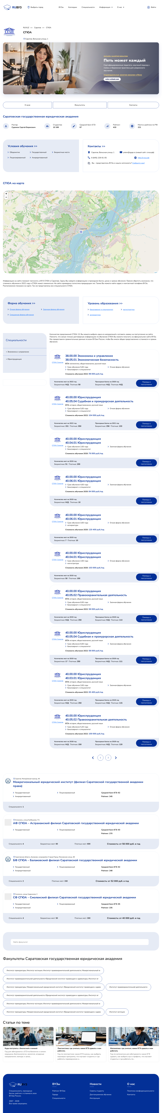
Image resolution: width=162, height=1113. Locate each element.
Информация (104, 7)
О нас (119, 7)
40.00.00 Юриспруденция (83, 397)
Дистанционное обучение (100, 1094)
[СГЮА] (81, 231)
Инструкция (95, 1098)
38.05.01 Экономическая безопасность (92, 360)
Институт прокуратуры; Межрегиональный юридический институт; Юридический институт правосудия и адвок (54, 987)
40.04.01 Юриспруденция (83, 443)
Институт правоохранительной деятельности (128, 987)
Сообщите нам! (138, 163)
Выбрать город (37, 7)
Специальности (88, 7)
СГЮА (48, 27)
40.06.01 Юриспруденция (83, 481)
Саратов (37, 27)
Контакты (131, 1094)
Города (55, 1094)
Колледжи (72, 7)
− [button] (6, 197)
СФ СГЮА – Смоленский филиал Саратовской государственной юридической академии (74, 897)
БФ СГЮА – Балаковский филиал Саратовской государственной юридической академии (75, 860)
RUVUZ (26, 27)
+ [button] (6, 193)
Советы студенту (97, 1091)
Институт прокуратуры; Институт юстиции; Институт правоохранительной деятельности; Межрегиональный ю (53, 970)
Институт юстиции (117, 1012)
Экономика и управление (18, 352)
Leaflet (156, 272)
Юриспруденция (15, 359)
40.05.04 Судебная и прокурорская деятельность (99, 401)
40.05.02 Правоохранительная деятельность (96, 595)
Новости (96, 1084)
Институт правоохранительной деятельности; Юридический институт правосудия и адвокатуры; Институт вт (52, 979)
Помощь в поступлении (146, 383)
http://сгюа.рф (143, 158)
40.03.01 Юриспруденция (83, 678)
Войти (153, 7)
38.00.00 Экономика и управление (89, 356)
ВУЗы (61, 7)
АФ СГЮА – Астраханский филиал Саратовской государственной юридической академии (76, 823)
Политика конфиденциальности (140, 1091)
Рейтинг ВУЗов (58, 1091)
